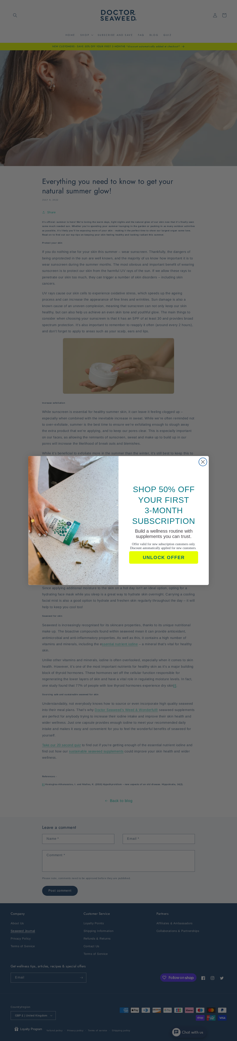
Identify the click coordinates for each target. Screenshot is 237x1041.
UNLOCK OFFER (164, 557)
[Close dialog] (203, 462)
